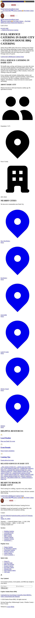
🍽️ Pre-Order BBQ (6, 10)
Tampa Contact (17, 595)
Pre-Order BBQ (25, 595)
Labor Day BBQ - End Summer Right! (13, 1)
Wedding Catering (9, 531)
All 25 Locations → (9, 554)
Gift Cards (7, 572)
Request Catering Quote (17, 56)
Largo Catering (8, 553)
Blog (13, 9)
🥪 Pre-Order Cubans (28, 10)
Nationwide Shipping (14, 596)
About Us (6, 561)
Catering (6, 9)
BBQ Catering (8, 536)
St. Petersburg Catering (10, 548)
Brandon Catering (9, 551)
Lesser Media (10, 606)
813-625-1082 (4, 28)
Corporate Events (8, 532)
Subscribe (4, 588)
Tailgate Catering (8, 537)
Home (2, 9)
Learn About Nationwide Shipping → (14, 22)
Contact (17, 9)
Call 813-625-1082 (6, 56)
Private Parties (8, 534)
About (10, 9)
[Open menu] (2, 12)
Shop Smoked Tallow (10, 570)
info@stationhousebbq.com (15, 515)
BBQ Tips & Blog (9, 564)
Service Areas (9, 595)
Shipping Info (7, 569)
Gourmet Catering (9, 539)
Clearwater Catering (9, 550)
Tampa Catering (8, 547)
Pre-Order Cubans (9, 567)
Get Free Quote (8, 563)
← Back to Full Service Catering (9, 30)
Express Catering (17, 10)
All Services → (8, 540)
